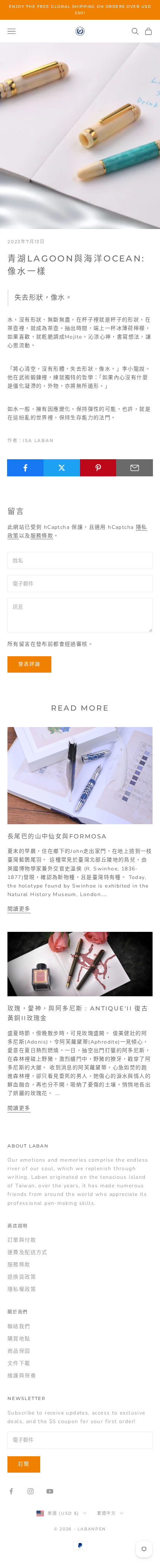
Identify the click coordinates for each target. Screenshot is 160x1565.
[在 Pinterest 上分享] (98, 468)
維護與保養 (21, 1375)
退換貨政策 (21, 1276)
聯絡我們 (19, 1326)
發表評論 (29, 664)
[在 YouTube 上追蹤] (50, 1491)
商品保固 (19, 1351)
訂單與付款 (21, 1240)
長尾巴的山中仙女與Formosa (57, 836)
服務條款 (42, 535)
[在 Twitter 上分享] (62, 468)
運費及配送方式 (27, 1252)
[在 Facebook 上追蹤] (11, 1491)
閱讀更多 (19, 908)
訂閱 (23, 1464)
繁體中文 (106, 1513)
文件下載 (19, 1363)
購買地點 (19, 1338)
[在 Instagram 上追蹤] (30, 1491)
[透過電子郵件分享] (134, 468)
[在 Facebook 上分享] (25, 468)
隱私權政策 (21, 1289)
